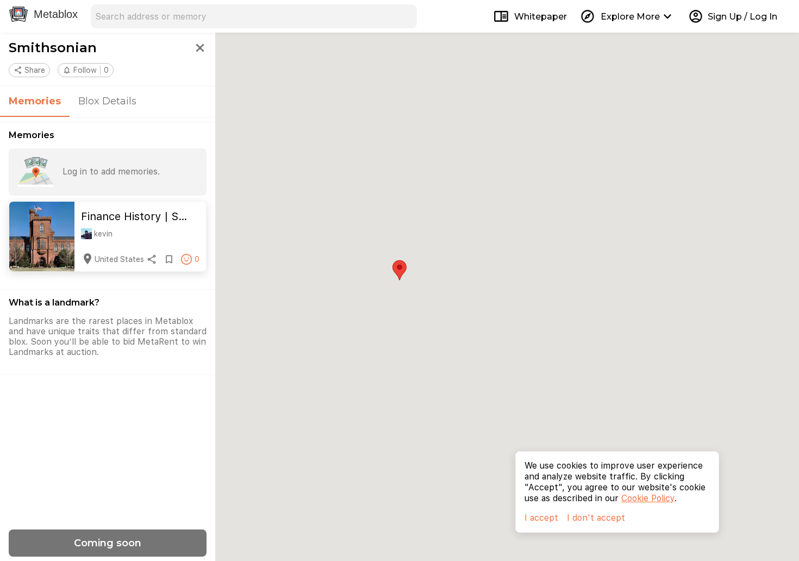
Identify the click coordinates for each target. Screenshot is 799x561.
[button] (86, 70)
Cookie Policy (648, 498)
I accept (541, 518)
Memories (35, 101)
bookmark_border (169, 259)
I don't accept (596, 518)
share (151, 259)
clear (404, 16)
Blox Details (107, 101)
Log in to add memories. (111, 171)
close (200, 47)
